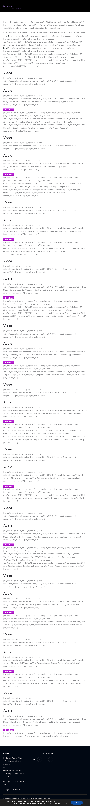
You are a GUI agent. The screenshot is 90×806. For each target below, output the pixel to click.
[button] (85, 5)
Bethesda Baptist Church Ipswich (15, 799)
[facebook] (45, 759)
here (10, 36)
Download (9, 110)
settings (65, 804)
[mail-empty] (34, 759)
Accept (76, 802)
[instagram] (50, 759)
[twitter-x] (39, 759)
